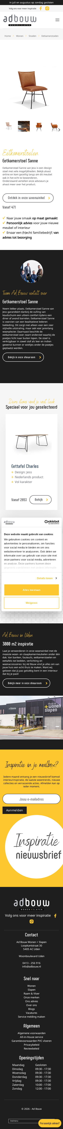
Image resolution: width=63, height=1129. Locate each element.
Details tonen (45, 578)
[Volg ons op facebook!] (41, 8)
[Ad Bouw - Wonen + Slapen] (21, 20)
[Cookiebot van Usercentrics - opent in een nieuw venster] (45, 522)
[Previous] (8, 89)
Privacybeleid (31, 1044)
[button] (57, 20)
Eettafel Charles (25, 466)
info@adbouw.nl (31, 966)
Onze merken (31, 997)
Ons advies (31, 1001)
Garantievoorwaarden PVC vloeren (32, 1040)
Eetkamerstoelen (49, 35)
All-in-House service (31, 1037)
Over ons (31, 1005)
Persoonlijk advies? (50, 1123)
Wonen (19, 35)
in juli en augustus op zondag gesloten (31, 2)
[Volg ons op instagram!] (47, 8)
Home (8, 35)
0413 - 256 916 (31, 963)
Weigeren (31, 602)
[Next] (55, 89)
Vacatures (31, 1012)
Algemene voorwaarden (32, 1033)
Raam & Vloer (31, 993)
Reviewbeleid (31, 1048)
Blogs (31, 1009)
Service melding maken (31, 1016)
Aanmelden (14, 810)
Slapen (31, 989)
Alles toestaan (31, 589)
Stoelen (32, 35)
